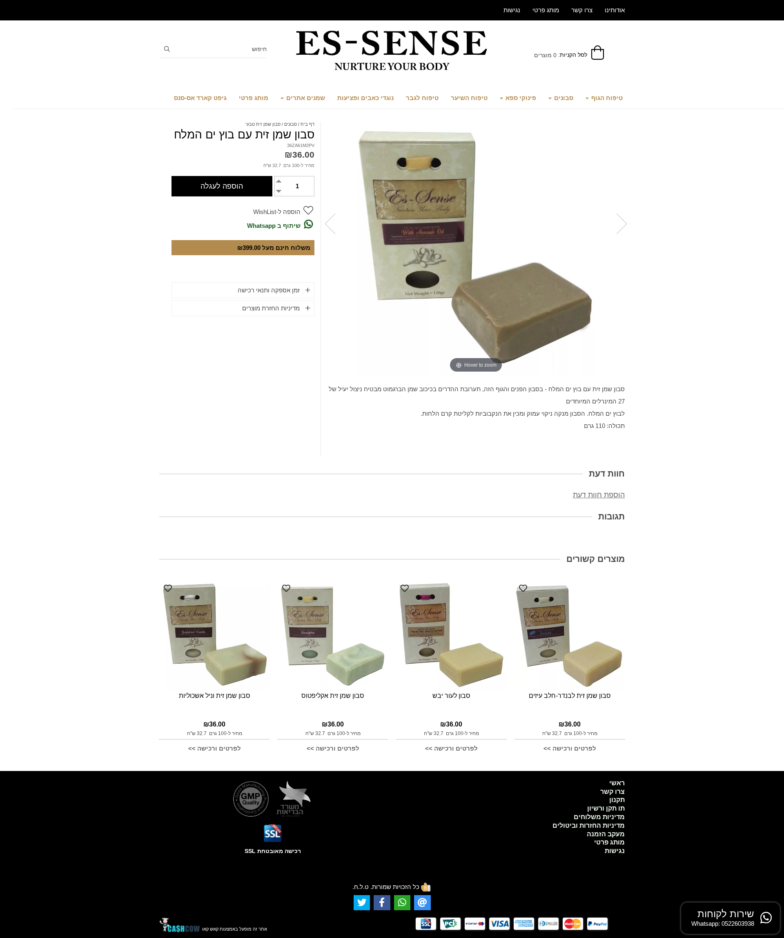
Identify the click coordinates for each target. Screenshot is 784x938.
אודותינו (615, 10)
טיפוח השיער (469, 97)
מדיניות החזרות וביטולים (588, 825)
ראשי (617, 783)
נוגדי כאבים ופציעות (365, 97)
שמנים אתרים (305, 97)
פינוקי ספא (520, 97)
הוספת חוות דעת (599, 495)
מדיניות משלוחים (599, 816)
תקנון (617, 799)
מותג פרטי (253, 97)
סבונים (562, 97)
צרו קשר (581, 10)
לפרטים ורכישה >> (569, 748)
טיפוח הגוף (606, 97)
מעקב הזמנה (606, 834)
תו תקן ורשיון (606, 808)
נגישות (511, 10)
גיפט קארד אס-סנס (200, 97)
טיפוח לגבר (422, 97)
